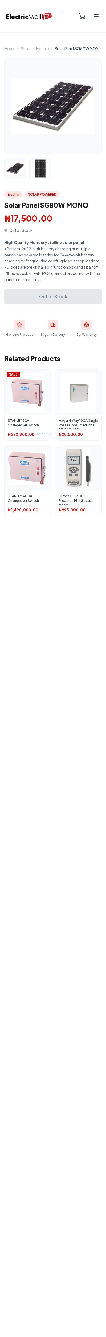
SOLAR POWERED (42, 194)
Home (9, 48)
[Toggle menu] (96, 16)
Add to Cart (30, 397)
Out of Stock (53, 296)
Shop (26, 48)
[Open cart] (82, 16)
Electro (42, 48)
